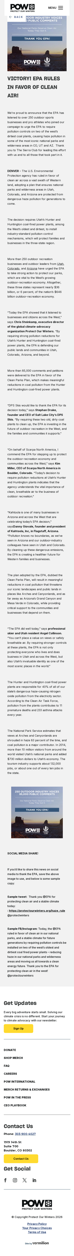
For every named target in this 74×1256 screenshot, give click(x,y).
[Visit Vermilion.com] (40, 1243)
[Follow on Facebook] (5, 1180)
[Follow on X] (24, 1180)
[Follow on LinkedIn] (34, 1180)
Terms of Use (37, 1232)
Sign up (18, 1028)
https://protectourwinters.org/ (37, 910)
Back (18, 16)
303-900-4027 (25, 1134)
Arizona (32, 268)
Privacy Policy (37, 1224)
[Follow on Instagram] (15, 1180)
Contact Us (21, 1158)
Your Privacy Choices (37, 1228)
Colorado (13, 268)
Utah (60, 264)
